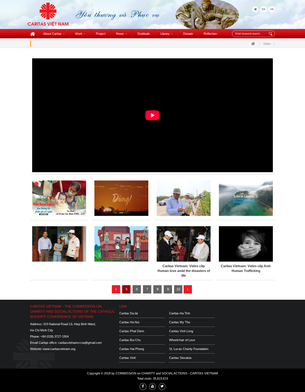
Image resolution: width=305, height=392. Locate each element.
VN (272, 9)
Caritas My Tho (179, 322)
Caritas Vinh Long (181, 331)
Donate (188, 33)
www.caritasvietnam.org (59, 349)
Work (78, 33)
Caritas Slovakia (180, 358)
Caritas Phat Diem (131, 331)
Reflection (210, 33)
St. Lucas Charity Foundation (188, 349)
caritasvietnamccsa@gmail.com (80, 342)
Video (267, 43)
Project (100, 33)
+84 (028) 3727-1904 (54, 336)
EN (263, 9)
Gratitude (143, 33)
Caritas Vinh (127, 358)
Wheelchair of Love (182, 340)
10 (178, 289)
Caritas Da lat (128, 313)
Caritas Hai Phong (131, 349)
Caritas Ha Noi (129, 322)
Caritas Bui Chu (130, 340)
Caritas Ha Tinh (179, 313)
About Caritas (52, 33)
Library (165, 33)
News (120, 33)
